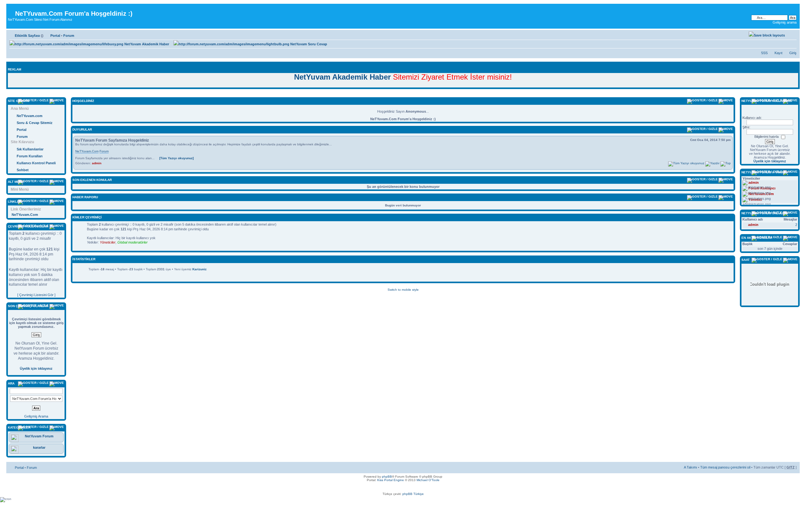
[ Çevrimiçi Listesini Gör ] (36, 295)
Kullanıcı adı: (752, 118)
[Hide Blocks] (8, 94)
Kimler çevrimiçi (87, 217)
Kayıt (778, 53)
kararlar (39, 447)
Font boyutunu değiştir (792, 34)
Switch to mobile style (403, 289)
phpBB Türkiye (413, 494)
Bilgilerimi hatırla (766, 136)
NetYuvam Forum (39, 436)
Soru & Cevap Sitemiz (35, 123)
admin (96, 163)
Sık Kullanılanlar (30, 149)
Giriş (793, 53)
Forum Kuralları (30, 156)
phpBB (387, 476)
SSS (764, 53)
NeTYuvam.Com (25, 214)
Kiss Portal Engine (390, 480)
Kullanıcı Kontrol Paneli (36, 163)
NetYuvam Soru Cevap (308, 44)
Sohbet (23, 170)
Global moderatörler (132, 242)
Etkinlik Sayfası (27, 35)
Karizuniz (199, 269)
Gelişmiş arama (785, 22)
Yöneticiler (108, 242)
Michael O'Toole (428, 480)
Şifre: (746, 127)
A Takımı (690, 467)
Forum (68, 35)
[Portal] (11, 8)
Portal (55, 35)
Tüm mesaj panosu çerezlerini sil (725, 467)
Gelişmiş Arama (36, 416)
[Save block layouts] (767, 35)
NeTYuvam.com (30, 116)
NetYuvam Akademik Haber (146, 44)
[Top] (725, 163)
